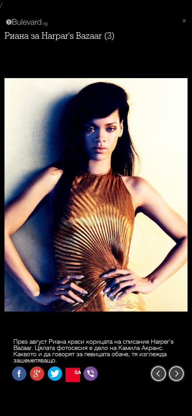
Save (77, 372)
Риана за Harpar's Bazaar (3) (59, 36)
